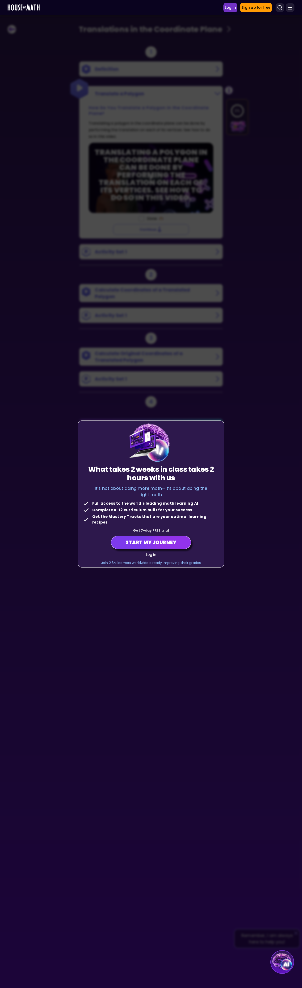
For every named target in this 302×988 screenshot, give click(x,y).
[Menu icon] (290, 7)
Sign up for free (256, 7)
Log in (151, 554)
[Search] (280, 7)
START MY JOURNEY (151, 542)
